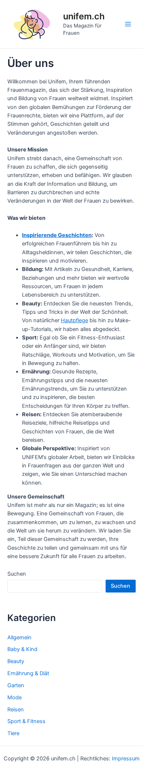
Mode (14, 697)
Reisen (15, 709)
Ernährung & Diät (28, 673)
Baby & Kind (22, 649)
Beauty (15, 661)
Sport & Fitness (26, 721)
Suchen (16, 574)
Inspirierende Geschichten (57, 235)
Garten (15, 685)
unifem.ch (84, 16)
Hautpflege (74, 320)
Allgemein (19, 637)
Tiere (13, 733)
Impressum (126, 758)
